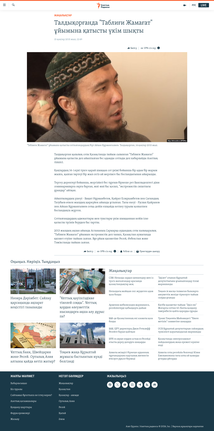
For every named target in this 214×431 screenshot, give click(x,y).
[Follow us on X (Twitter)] (117, 385)
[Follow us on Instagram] (132, 385)
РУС (194, 5)
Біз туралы (16, 389)
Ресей (62, 407)
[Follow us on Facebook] (110, 385)
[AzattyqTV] (185, 5)
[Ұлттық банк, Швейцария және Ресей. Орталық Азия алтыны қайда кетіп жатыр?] (33, 335)
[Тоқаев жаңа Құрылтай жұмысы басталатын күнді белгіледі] (82, 335)
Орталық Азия (67, 401)
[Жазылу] (154, 385)
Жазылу (14, 419)
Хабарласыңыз (18, 383)
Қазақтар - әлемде (69, 395)
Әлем (62, 419)
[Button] (132, 48)
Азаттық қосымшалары (23, 401)
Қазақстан (64, 389)
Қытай (62, 413)
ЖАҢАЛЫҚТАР (63, 15)
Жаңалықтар (66, 383)
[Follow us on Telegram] (140, 385)
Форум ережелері (20, 413)
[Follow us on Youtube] (125, 385)
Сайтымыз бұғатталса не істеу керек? (31, 395)
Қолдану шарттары (21, 407)
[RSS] (147, 385)
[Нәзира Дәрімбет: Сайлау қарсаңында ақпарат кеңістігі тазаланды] (33, 281)
